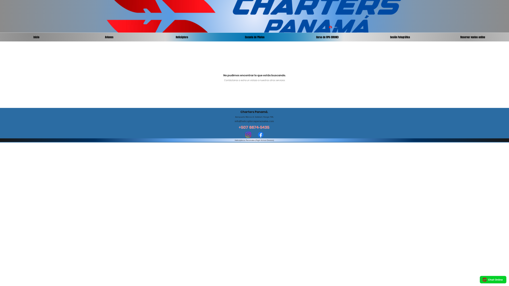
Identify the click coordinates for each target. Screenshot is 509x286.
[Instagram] (248, 134)
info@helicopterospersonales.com (254, 121)
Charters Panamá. (254, 112)
